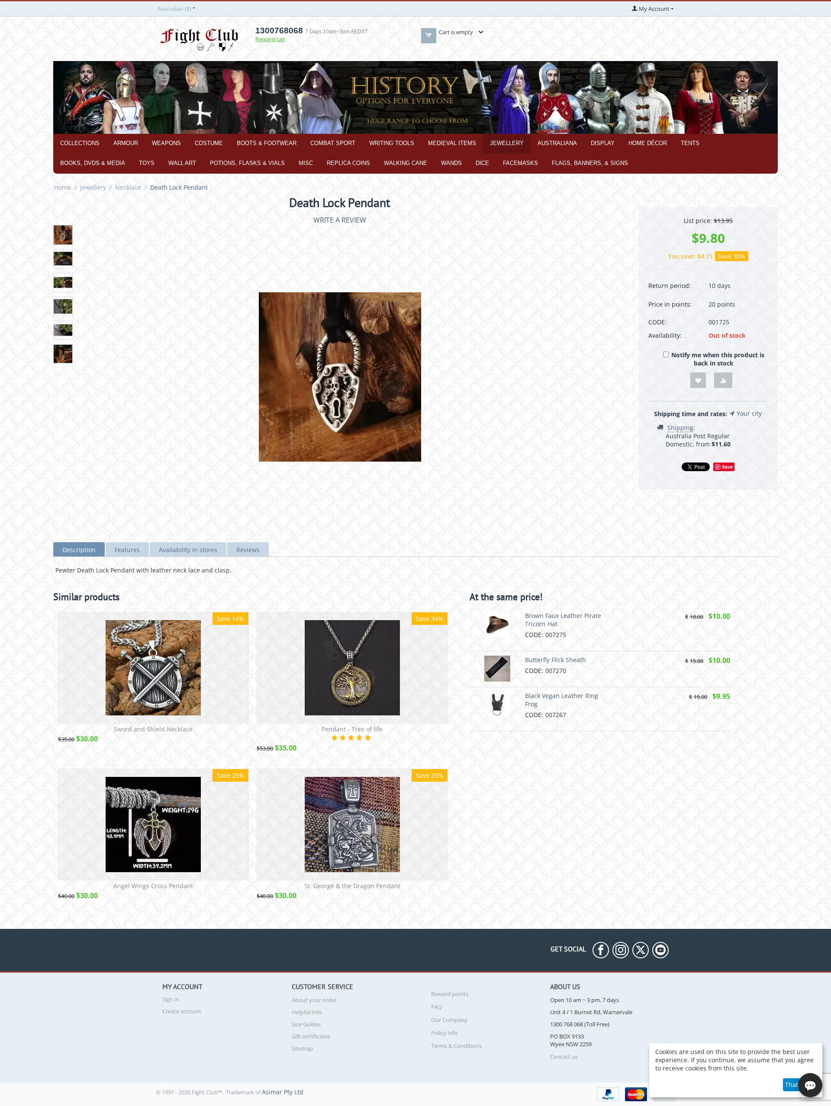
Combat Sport (332, 143)
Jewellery (507, 143)
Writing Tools (391, 143)
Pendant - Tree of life (352, 729)
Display (603, 143)
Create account (181, 1011)
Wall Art (182, 163)
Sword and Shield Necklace (153, 729)
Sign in (170, 999)
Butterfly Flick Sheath (555, 660)
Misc (306, 163)
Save (727, 466)
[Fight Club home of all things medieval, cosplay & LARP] (199, 38)
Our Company (449, 1020)
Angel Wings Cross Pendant (153, 886)
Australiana (557, 143)
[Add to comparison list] (723, 380)
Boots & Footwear (266, 143)
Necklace (128, 187)
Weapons (166, 143)
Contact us (564, 1057)
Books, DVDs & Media (92, 163)
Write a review (339, 220)
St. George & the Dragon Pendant (352, 886)
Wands (451, 163)
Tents (690, 143)
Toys (147, 163)
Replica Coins (348, 163)
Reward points (449, 994)
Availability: (665, 335)
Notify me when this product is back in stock (717, 359)
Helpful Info (307, 1012)
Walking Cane (405, 163)
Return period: (669, 285)
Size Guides (306, 1024)
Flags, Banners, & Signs (590, 163)
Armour (125, 143)
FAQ (436, 1007)
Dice (482, 163)
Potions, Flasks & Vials (247, 163)
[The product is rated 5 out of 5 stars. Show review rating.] (352, 737)
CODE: (657, 322)
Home (62, 187)
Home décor (647, 143)
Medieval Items (452, 143)
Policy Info (444, 1033)
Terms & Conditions (456, 1046)
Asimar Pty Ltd (282, 1092)
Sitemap (302, 1048)
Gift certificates (311, 1036)
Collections (80, 143)
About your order (314, 1000)
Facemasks (520, 163)
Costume (209, 143)
